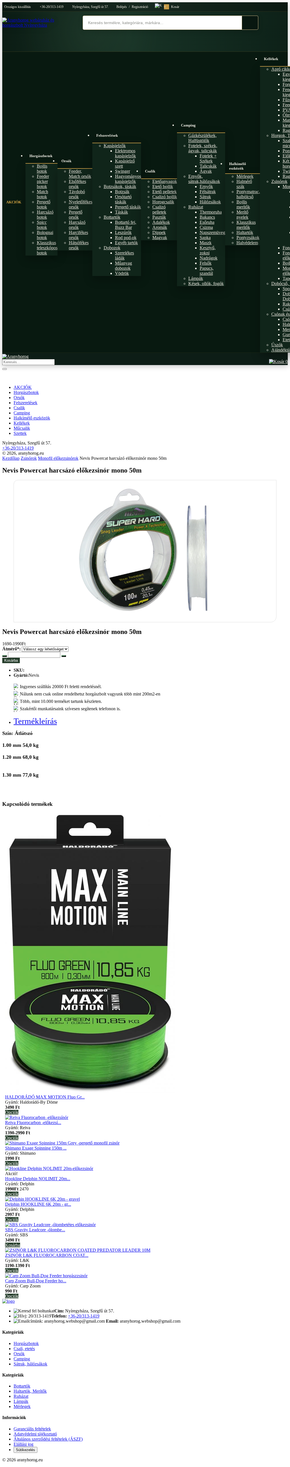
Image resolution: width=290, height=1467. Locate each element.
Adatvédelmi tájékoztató (35, 1434)
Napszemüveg (212, 232)
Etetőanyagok (164, 181)
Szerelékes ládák (124, 255)
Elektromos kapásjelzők (125, 153)
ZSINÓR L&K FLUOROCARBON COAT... (46, 1255)
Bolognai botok (45, 235)
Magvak (159, 237)
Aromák (159, 227)
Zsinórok (279, 181)
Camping (188, 125)
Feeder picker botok (43, 181)
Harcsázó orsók (77, 225)
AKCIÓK (14, 202)
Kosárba (11, 660)
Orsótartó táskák (123, 199)
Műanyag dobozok (123, 266)
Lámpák (195, 278)
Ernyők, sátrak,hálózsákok (204, 179)
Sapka (205, 237)
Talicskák (208, 166)
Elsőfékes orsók (77, 184)
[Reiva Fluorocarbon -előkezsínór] (36, 1117)
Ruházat (195, 207)
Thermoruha (211, 212)
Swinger (122, 171)
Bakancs (207, 217)
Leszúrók (123, 232)
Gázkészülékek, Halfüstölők (202, 138)
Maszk (206, 242)
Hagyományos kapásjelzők (128, 179)
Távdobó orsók (77, 194)
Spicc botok (42, 225)
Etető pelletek (164, 191)
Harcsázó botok (45, 215)
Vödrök (122, 273)
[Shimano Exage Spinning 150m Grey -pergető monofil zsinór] (62, 1143)
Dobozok (112, 247)
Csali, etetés (24, 1348)
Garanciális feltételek (32, 1428)
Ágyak (206, 171)
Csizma (206, 227)
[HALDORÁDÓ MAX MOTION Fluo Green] (90, 1091)
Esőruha (207, 222)
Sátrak (205, 196)
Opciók (11, 1112)
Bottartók (112, 217)
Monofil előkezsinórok (58, 458)
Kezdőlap (11, 458)
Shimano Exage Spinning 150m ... (36, 1148)
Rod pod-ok (126, 237)
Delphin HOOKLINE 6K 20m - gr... (38, 1204)
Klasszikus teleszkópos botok (47, 247)
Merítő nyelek (242, 215)
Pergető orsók (75, 215)
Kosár (171, 7)
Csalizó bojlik (164, 196)
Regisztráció (140, 7)
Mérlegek (244, 176)
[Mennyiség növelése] (63, 656)
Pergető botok (43, 204)
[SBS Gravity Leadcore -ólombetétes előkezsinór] (50, 1224)
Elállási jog (23, 1444)
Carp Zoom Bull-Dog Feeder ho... (35, 1280)
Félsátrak (208, 191)
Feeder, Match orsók (80, 174)
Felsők (206, 263)
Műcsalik (22, 428)
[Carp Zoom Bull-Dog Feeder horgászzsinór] (46, 1275)
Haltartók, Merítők (30, 1391)
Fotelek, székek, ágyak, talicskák (202, 148)
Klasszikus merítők (246, 225)
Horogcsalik (163, 201)
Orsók (66, 161)
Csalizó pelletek (159, 209)
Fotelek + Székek (208, 158)
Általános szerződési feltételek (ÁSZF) (48, 1439)
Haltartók (244, 232)
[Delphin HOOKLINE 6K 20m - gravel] (42, 1199)
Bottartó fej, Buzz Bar (125, 225)
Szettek (20, 433)
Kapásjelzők (115, 145)
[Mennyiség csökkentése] (4, 656)
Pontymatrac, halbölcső (248, 194)
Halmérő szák (244, 184)
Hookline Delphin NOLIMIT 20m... (37, 1178)
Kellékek (22, 423)
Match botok (42, 194)
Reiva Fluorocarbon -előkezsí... (33, 1122)
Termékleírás (35, 721)
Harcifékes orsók (78, 235)
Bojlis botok (42, 169)
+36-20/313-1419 (51, 7)
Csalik (150, 171)
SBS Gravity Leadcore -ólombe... (35, 1229)
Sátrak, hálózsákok (30, 1363)
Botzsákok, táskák (120, 186)
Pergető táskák (128, 207)
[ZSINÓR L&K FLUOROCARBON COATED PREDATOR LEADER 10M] (77, 1250)
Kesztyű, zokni (208, 250)
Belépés (121, 7)
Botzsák (122, 191)
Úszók (277, 344)
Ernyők (206, 186)
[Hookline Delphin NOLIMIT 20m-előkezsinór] (49, 1168)
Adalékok (161, 222)
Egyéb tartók (126, 242)
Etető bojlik (162, 186)
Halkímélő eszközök (237, 166)
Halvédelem (247, 242)
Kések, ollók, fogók (206, 283)
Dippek (159, 232)
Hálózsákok (210, 201)
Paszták (159, 217)
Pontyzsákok (247, 237)
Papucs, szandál (207, 271)
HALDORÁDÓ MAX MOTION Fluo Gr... (45, 1097)
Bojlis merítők (243, 204)
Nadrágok (209, 258)
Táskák (121, 212)
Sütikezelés (25, 1450)
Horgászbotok (40, 156)
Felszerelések (107, 135)
